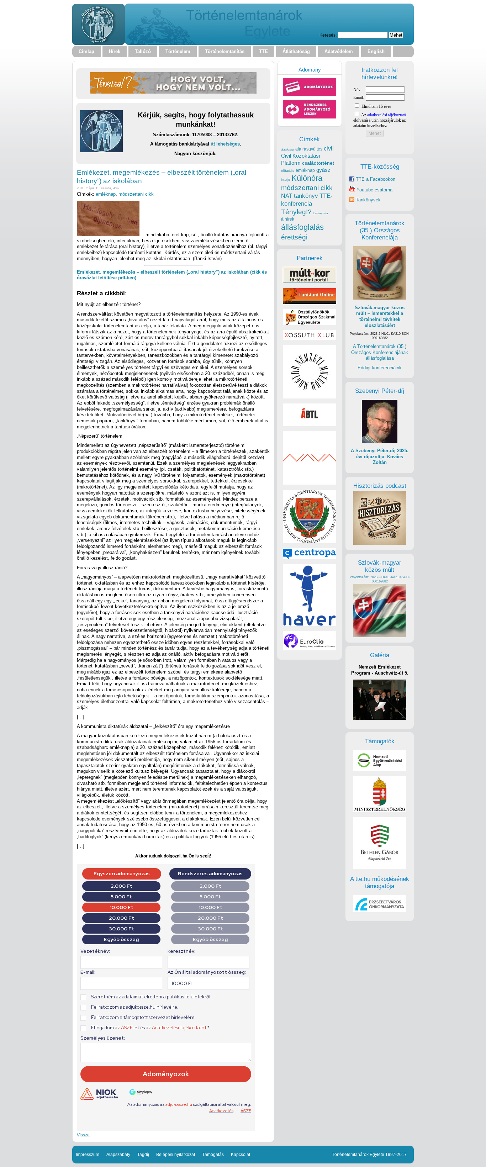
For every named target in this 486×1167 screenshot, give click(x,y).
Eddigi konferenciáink (380, 367)
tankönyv (306, 195)
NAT (286, 196)
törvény (317, 213)
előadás (287, 171)
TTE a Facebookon (374, 179)
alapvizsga (287, 149)
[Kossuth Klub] (309, 338)
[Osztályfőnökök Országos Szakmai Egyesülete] (309, 323)
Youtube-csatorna (373, 189)
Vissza (83, 1134)
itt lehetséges (225, 144)
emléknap (106, 194)
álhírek (287, 219)
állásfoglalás (302, 227)
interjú (285, 179)
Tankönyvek (368, 199)
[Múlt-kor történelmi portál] (309, 281)
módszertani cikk (136, 194)
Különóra (306, 178)
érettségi (294, 237)
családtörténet (318, 163)
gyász (323, 170)
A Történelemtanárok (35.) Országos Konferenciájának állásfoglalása (379, 352)
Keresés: (328, 35)
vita (325, 213)
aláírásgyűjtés (308, 149)
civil (329, 148)
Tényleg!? (296, 212)
